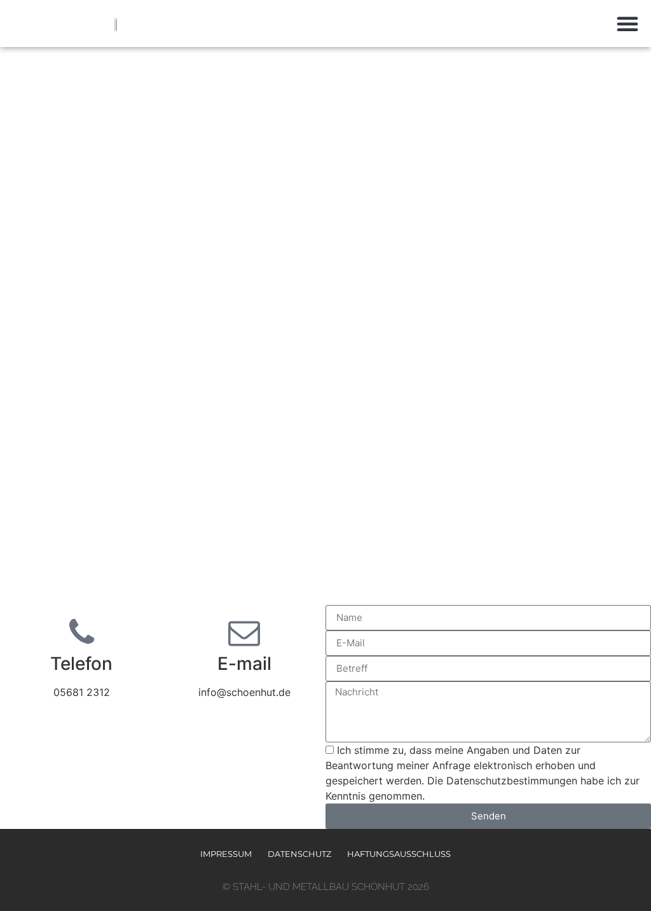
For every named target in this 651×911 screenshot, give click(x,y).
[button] (627, 23)
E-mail (244, 663)
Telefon (81, 663)
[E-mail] (244, 632)
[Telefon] (81, 632)
